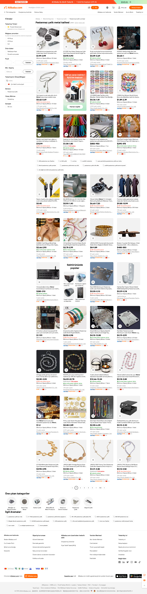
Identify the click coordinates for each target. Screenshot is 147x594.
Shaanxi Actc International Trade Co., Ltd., (101, 64)
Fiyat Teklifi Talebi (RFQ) (68, 545)
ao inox (74, 161)
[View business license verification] (91, 591)
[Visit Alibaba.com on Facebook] (119, 562)
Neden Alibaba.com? (10, 539)
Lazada (73, 585)
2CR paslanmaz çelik (60, 521)
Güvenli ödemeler (38, 539)
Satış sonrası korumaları (40, 551)
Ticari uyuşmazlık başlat (97, 547)
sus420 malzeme (87, 161)
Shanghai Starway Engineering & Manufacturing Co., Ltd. (128, 62)
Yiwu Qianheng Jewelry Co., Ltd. (46, 256)
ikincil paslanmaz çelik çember (47, 165)
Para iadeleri (93, 551)
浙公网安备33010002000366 (106, 591)
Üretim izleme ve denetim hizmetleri (44, 554)
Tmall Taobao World (64, 585)
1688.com (53, 585)
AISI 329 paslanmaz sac (121, 516)
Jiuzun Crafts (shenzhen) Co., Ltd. (46, 387)
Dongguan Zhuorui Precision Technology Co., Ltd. (128, 298)
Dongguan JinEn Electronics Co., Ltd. (47, 212)
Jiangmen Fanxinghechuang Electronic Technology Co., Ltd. (48, 299)
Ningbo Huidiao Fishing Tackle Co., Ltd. (101, 212)
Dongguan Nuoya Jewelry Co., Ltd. (73, 389)
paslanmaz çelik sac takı (15, 516)
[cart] (113, 8)
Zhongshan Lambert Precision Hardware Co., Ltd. (48, 62)
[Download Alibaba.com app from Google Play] (136, 576)
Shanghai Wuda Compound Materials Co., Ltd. (75, 210)
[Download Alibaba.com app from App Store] (122, 576)
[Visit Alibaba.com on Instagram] (131, 562)
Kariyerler (7, 551)
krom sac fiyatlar (104, 521)
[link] (144, 575)
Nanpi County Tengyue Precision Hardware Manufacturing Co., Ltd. (48, 432)
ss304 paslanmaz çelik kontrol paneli (115, 165)
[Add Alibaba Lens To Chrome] (31, 576)
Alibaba (38, 19)
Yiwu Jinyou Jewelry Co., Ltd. (99, 256)
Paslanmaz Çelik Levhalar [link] (77, 19)
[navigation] (19, 253)
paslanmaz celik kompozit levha (124, 521)
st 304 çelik (63, 161)
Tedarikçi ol (121, 539)
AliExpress (45, 585)
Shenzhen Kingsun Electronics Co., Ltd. (128, 152)
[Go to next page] (104, 488)
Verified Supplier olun (125, 551)
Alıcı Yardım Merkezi (96, 539)
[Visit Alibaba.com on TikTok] (139, 562)
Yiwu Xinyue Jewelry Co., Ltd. (72, 64)
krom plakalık (44, 525)
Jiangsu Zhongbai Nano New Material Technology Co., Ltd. (128, 251)
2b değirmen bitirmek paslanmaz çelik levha (51, 170)
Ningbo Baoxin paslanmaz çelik (17, 521)
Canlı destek (94, 543)
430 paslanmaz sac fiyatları (46, 161)
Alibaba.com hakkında (11, 535)
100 (100, 488)
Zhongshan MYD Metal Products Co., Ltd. (101, 299)
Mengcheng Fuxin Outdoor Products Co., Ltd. (48, 152)
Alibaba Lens (14, 576)
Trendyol (95, 585)
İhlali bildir (93, 558)
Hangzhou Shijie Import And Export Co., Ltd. (128, 387)
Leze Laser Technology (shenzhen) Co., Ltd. (128, 339)
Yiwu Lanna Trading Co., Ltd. (125, 212)
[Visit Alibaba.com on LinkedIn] (123, 562)
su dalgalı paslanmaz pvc (27, 525)
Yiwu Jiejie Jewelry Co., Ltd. (98, 343)
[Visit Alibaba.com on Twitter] (127, 562)
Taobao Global (81, 585)
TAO (89, 585)
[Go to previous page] (72, 488)
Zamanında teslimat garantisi (41, 547)
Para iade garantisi (38, 543)
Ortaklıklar (121, 554)
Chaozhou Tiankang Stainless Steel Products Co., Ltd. (101, 387)
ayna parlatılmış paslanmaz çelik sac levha (110, 161)
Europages (102, 585)
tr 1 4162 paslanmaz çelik (35, 516)
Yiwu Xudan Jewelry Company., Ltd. (101, 433)
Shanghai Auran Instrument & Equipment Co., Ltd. (48, 339)
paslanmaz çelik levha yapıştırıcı (57, 516)
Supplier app (68, 576)
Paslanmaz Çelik (62, 19)
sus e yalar (11, 525)
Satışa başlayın (122, 543)
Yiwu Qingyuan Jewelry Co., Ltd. (73, 256)
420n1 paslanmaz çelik (103, 516)
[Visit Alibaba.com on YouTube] (135, 562)
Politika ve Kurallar (38, 558)
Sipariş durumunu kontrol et (127, 547)
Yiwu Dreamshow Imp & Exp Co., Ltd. (74, 343)
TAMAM (28, 62)
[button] (89, 7)
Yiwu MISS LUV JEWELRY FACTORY (74, 154)
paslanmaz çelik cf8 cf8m (92, 165)
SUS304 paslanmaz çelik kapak (40, 521)
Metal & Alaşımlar (48, 19)
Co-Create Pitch (9, 543)
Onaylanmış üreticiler (67, 541)
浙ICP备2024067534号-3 (124, 591)
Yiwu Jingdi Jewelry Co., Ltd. (98, 108)
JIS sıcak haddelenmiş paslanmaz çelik (83, 521)
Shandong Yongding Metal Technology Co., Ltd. (101, 150)
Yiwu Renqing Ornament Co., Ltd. (46, 108)
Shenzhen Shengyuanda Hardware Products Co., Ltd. (128, 432)
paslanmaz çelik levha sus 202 (70, 165)
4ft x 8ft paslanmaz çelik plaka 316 (81, 516)
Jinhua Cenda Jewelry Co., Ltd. (126, 106)
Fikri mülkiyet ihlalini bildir (97, 554)
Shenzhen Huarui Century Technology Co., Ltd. (75, 432)
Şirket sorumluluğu (10, 547)
